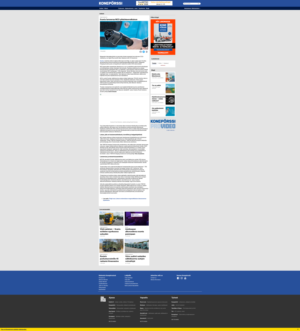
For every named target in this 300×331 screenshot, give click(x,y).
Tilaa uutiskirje (128, 277)
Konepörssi (102, 277)
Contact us (153, 277)
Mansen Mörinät (103, 279)
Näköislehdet (195, 8)
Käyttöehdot (102, 289)
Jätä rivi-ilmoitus (103, 285)
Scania (102, 61)
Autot (136, 8)
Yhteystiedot (102, 287)
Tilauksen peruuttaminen (131, 283)
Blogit (147, 8)
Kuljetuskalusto (129, 8)
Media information (156, 279)
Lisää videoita (170, 130)
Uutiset (101, 8)
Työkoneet (121, 8)
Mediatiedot (187, 8)
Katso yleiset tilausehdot (131, 285)
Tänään (154, 63)
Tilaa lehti (127, 279)
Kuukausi (166, 63)
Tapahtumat (141, 8)
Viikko (160, 63)
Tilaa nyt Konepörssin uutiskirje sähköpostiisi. (14, 329)
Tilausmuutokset (129, 281)
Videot (106, 8)
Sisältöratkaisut (103, 283)
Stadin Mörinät (103, 281)
